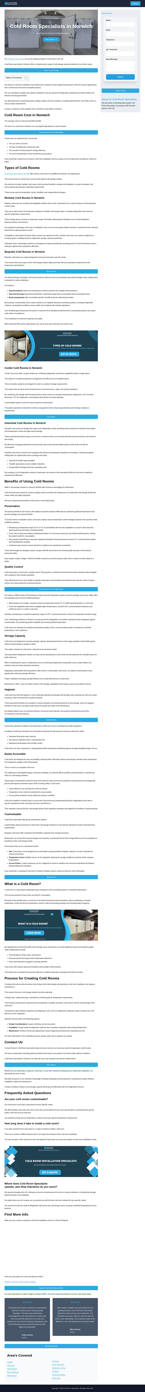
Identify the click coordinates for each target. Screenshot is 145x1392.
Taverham (14, 1282)
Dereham (55, 1361)
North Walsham (13, 1372)
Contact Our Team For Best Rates (51, 132)
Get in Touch (51, 271)
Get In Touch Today (51, 70)
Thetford (55, 1371)
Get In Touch (120, 91)
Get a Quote (49, 39)
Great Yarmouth (58, 1365)
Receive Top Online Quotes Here (51, 1288)
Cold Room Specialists (15, 59)
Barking (33, 1282)
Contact (135, 3)
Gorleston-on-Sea (58, 1368)
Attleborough (12, 1376)
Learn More (51, 417)
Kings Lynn (56, 1378)
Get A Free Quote (51, 1346)
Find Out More (51, 720)
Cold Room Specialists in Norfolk (17, 174)
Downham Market (58, 1375)
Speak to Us (51, 877)
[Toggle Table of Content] (25, 78)
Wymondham (24, 1282)
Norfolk (7, 1282)
